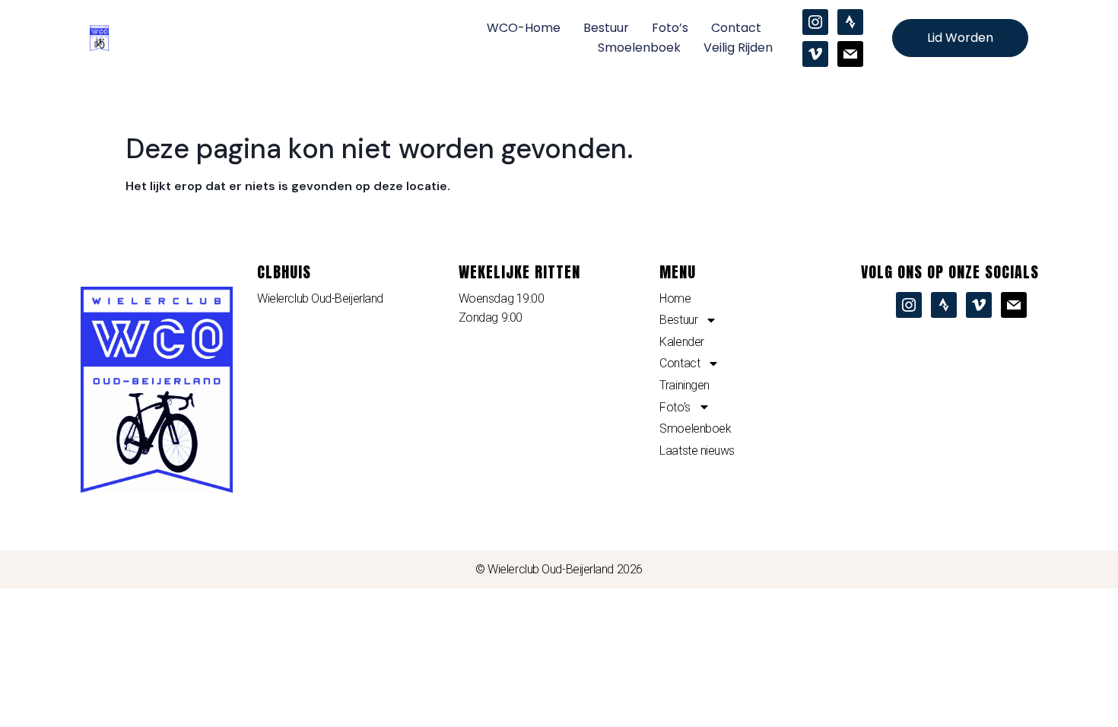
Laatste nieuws (697, 450)
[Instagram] (815, 21)
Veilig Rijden (738, 47)
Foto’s (670, 28)
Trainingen (684, 385)
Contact (736, 28)
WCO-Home (524, 28)
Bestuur (606, 28)
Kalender (681, 342)
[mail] (850, 53)
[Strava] (850, 21)
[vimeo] (815, 53)
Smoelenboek (639, 47)
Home (675, 298)
